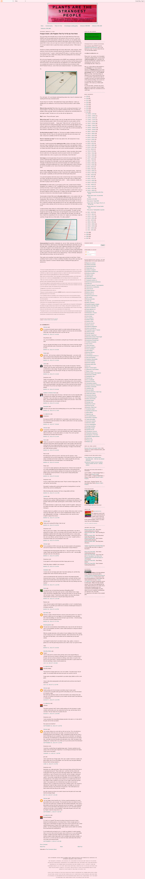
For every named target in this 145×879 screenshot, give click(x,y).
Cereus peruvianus (90, 345)
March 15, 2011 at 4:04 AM (51, 349)
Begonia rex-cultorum (91, 263)
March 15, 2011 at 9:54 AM (51, 476)
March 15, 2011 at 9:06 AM (51, 462)
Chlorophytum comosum (91, 431)
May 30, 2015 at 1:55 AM (50, 795)
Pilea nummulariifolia (90, 357)
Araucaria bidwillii (90, 390)
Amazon (93, 474)
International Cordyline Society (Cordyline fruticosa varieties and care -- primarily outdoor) (94, 464)
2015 (87, 104)
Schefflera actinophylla (91, 342)
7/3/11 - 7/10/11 (91, 159)
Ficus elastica (89, 354)
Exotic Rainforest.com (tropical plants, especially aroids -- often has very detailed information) (94, 459)
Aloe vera (88, 366)
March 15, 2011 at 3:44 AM (51, 334)
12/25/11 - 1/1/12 (91, 113)
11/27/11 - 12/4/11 (91, 117)
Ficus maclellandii (90, 379)
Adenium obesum (90, 292)
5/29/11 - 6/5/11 (91, 168)
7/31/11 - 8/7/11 (91, 151)
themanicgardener (47, 624)
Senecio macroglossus (91, 328)
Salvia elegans (89, 350)
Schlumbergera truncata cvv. (92, 355)
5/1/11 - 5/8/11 (90, 176)
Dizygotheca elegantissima (92, 271)
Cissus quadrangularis (91, 424)
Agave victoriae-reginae (91, 367)
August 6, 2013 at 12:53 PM (51, 699)
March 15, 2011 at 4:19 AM (51, 374)
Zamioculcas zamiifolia (91, 374)
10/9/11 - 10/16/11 (91, 131)
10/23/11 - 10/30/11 (91, 127)
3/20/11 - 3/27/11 (91, 188)
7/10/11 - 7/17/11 (91, 157)
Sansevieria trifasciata (91, 395)
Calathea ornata (89, 275)
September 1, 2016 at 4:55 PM (52, 811)
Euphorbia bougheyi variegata (92, 304)
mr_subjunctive (46, 414)
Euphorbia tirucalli (90, 429)
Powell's (86, 478)
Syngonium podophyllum (91, 326)
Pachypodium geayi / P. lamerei (93, 330)
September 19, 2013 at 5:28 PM (52, 725)
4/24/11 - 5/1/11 (91, 178)
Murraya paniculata (90, 299)
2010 (87, 232)
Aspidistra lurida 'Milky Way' (92, 305)
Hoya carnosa (89, 343)
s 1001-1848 (46, 28)
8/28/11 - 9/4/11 (91, 143)
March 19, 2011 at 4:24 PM (51, 566)
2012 (87, 110)
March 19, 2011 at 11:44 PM (51, 584)
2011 (87, 112)
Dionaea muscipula (90, 273)
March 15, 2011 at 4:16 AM (51, 360)
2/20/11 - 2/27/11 (91, 216)
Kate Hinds (45, 612)
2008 (87, 236)
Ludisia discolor (89, 288)
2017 (87, 100)
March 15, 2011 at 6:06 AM (51, 389)
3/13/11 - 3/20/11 (91, 190)
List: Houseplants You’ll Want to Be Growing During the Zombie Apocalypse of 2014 (94, 557)
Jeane (44, 363)
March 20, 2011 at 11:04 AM (51, 598)
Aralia (44, 588)
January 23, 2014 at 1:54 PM (51, 753)
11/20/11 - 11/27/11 (91, 119)
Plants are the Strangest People (72, 11)
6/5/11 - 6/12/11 (91, 166)
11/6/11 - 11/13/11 (91, 123)
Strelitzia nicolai (89, 321)
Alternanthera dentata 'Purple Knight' (94, 336)
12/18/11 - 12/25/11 (91, 115)
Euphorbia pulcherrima (91, 266)
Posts (87, 252)
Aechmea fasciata (90, 405)
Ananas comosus (90, 324)
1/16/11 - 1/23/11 (91, 226)
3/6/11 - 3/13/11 (91, 212)
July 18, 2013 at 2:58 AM (50, 663)
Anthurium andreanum (91, 307)
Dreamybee (45, 406)
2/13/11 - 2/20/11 (91, 218)
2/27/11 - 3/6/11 (91, 214)
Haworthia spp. (89, 378)
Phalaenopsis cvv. (90, 293)
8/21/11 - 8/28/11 (91, 145)
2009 (87, 234)
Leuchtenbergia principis (91, 397)
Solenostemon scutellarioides (92, 287)
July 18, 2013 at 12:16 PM (50, 684)
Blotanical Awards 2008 (90, 529)
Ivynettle (45, 496)
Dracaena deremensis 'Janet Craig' (93, 391)
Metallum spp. (89, 441)
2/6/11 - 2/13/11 (91, 220)
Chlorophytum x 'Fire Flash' (92, 434)
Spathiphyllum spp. (90, 376)
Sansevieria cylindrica (91, 421)
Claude (44, 353)
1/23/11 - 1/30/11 (91, 224)
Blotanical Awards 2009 (90, 532)
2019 (87, 96)
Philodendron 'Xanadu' (91, 278)
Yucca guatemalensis (91, 415)
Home (42, 25)
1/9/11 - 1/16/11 (91, 228)
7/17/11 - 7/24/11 (91, 155)
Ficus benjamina (89, 318)
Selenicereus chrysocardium (92, 369)
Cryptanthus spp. (90, 388)
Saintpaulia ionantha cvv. (91, 280)
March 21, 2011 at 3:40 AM (51, 647)
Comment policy (49, 25)
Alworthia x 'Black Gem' (91, 407)
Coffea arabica (89, 276)
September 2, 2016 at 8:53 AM (52, 841)
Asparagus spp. (89, 402)
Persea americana (90, 314)
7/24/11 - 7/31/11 (91, 153)
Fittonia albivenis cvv (91, 309)
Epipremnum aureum (90, 403)
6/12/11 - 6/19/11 (91, 164)
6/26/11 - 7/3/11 (91, 161)
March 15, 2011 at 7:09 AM (51, 424)
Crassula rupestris (90, 333)
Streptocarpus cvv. (90, 268)
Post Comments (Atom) (51, 849)
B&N (97, 474)
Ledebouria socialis (90, 331)
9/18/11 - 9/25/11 (91, 137)
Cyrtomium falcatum (90, 360)
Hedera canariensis (90, 302)
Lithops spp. (89, 300)
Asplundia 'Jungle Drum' (91, 335)
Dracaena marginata (90, 362)
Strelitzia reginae (90, 319)
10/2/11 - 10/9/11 (91, 133)
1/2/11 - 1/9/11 (90, 229)
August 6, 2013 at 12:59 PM (51, 713)
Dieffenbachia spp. (90, 311)
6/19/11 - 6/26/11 (91, 162)
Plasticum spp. (89, 439)
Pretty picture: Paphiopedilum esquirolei (95, 209)
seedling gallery (71, 25)
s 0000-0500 (85, 25)
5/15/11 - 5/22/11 (91, 172)
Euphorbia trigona (90, 400)
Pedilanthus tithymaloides (91, 359)
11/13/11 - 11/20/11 (91, 121)
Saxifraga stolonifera (90, 426)
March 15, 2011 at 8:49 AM (51, 450)
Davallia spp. (89, 283)
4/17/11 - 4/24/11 (91, 180)
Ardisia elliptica (89, 412)
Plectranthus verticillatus (91, 417)
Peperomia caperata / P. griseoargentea (94, 285)
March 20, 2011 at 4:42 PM (51, 609)
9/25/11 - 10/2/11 (91, 135)
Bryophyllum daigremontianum (92, 436)
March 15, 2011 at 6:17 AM (51, 410)
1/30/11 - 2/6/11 (91, 222)
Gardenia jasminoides (91, 264)
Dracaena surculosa (90, 381)
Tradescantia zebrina (90, 393)
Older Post (80, 846)
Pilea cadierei (89, 297)
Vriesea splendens (90, 348)
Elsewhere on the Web (92, 199)
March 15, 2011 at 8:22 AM (51, 436)
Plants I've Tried (58, 25)
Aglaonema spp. (89, 414)
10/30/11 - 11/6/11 (91, 125)
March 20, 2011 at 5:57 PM (51, 621)
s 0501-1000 (97, 25)
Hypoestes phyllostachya (91, 295)
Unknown (45, 327)
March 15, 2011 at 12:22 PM (51, 517)
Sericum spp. (89, 438)
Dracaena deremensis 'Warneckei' (93, 385)
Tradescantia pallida (90, 419)
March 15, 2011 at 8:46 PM (51, 525)
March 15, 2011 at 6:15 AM (51, 403)
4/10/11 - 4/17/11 (91, 182)
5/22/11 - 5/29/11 (91, 170)
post (89, 449)
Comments (88, 254)
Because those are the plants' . (93, 448)
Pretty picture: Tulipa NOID (93, 201)
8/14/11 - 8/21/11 (91, 147)
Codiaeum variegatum (91, 269)
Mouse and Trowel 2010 (90, 551)
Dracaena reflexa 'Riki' (91, 364)
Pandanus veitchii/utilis (91, 386)
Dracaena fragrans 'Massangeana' (93, 372)
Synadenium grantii (90, 409)
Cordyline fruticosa (90, 290)
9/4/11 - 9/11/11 (91, 141)
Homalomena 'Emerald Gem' (92, 340)
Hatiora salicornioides (91, 398)
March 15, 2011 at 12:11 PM (51, 493)
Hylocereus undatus (90, 422)
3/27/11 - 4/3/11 (91, 186)
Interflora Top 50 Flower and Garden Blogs (94, 545)
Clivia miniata (89, 316)
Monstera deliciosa (90, 352)
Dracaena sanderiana (90, 347)
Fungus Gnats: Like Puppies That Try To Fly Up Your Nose (59, 33)
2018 (87, 98)
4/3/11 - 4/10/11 (91, 184)
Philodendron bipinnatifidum (92, 338)
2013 (87, 108)
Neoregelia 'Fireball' (90, 427)
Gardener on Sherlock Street (49, 392)
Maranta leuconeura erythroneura (93, 281)
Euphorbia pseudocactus (91, 410)
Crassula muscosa (90, 323)
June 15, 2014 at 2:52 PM (50, 764)
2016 (87, 102)
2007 (87, 238)
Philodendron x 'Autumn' (91, 312)
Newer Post (42, 846)
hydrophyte (45, 569)
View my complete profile (91, 523)
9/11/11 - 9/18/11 (91, 139)
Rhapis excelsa (89, 371)
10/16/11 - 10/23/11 (91, 129)
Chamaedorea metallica (91, 383)
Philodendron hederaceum (92, 433)
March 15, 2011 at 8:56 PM (51, 540)
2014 (87, 106)
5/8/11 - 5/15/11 (91, 174)
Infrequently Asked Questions (91, 47)
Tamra (44, 439)
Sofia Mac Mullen (47, 651)
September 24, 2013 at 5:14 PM (52, 742)
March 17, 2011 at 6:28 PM (51, 555)
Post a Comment (43, 844)
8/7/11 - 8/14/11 (91, 149)
